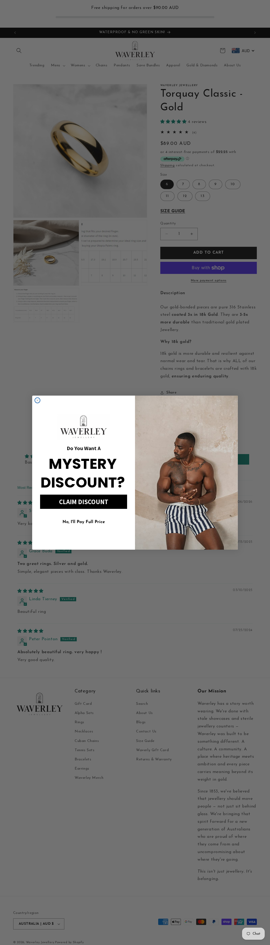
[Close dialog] (37, 400)
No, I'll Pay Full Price (83, 522)
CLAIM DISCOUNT (83, 501)
